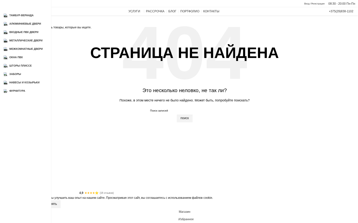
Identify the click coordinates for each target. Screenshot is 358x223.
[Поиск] (308, 11)
